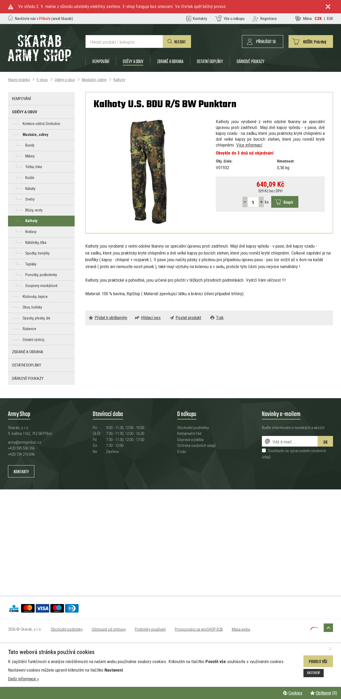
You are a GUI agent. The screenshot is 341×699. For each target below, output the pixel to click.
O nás (181, 451)
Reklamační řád (189, 433)
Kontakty (21, 472)
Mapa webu (241, 629)
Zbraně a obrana (170, 61)
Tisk (220, 317)
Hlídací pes (151, 317)
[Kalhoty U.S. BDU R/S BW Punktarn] (148, 172)
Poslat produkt (188, 317)
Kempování (100, 61)
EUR (330, 18)
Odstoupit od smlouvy (109, 629)
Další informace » (23, 678)
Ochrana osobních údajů (196, 445)
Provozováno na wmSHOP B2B (199, 629)
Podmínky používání (150, 629)
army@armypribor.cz (24, 442)
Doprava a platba (190, 439)
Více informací (249, 145)
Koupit (288, 202)
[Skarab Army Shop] (41, 61)
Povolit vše (318, 661)
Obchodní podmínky (193, 427)
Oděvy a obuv (133, 61)
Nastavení (313, 673)
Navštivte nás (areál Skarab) (44, 18)
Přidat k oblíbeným (111, 317)
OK (325, 442)
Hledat (180, 42)
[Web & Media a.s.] (314, 628)
